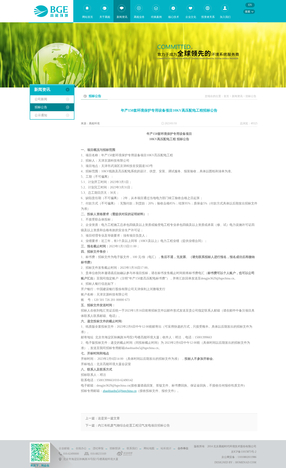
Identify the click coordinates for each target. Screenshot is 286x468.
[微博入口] (124, 453)
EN (250, 4)
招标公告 (41, 107)
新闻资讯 (237, 96)
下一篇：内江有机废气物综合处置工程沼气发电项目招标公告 (127, 425)
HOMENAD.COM (245, 462)
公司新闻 (41, 99)
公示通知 (41, 115)
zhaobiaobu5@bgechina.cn (120, 391)
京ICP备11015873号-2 (243, 451)
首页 (226, 96)
